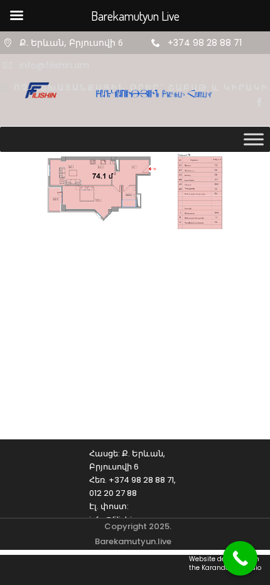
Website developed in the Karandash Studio (225, 563)
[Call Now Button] (240, 558)
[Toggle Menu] (254, 139)
